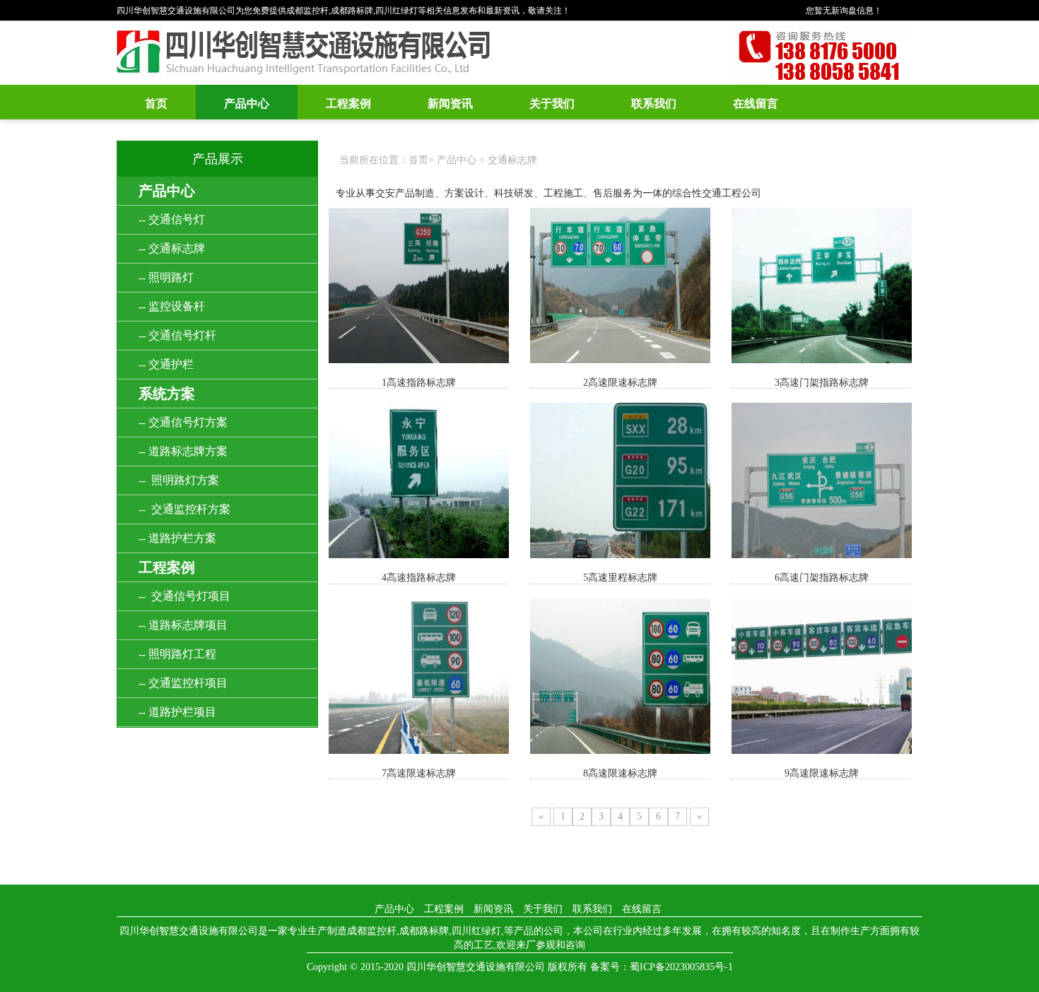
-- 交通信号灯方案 (183, 422)
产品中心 (246, 104)
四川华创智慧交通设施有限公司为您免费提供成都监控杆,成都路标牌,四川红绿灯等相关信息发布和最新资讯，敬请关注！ (343, 11)
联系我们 (653, 104)
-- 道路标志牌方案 (183, 451)
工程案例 (348, 104)
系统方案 (167, 393)
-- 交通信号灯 (172, 219)
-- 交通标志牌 (172, 248)
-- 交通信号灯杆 (177, 335)
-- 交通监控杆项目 (183, 683)
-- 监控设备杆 (172, 306)
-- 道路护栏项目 (177, 712)
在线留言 (755, 104)
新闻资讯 (450, 104)
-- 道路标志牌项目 (183, 625)
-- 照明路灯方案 (179, 480)
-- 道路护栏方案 (177, 538)
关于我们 (552, 104)
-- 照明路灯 (166, 277)
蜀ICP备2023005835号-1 (681, 967)
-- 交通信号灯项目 (184, 596)
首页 (156, 104)
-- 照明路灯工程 (177, 654)
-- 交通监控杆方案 (184, 509)
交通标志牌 (512, 160)
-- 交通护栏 (166, 364)
